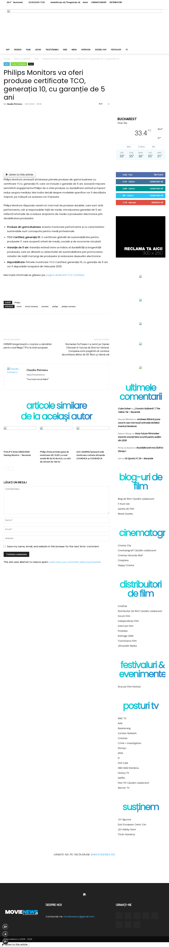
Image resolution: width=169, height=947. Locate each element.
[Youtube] (157, 7)
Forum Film (124, 616)
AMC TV (122, 718)
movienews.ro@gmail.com (79, 916)
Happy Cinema (126, 565)
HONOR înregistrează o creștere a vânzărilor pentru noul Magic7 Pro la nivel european (28, 346)
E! (119, 758)
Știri (6, 64)
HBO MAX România (128, 767)
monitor (45, 306)
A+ (5, 926)
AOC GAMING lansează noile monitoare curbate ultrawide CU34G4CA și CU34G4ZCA (90, 455)
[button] (161, 50)
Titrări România (126, 834)
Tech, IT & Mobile (22, 58)
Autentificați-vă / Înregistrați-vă (65, 2)
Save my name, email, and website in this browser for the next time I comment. (53, 546)
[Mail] (41, 385)
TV (127, 49)
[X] (146, 7)
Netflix (121, 777)
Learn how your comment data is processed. (75, 562)
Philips (17, 302)
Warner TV (123, 787)
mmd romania (31, 306)
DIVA (120, 753)
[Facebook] (124, 7)
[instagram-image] (10, 872)
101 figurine (124, 819)
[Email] (52, 113)
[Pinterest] (30, 113)
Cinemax (122, 738)
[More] (74, 113)
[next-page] (11, 468)
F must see (124, 503)
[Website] (152, 7)
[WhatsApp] (41, 113)
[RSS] (135, 7)
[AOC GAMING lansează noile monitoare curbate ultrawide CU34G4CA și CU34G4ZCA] (92, 437)
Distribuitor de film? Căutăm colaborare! (140, 611)
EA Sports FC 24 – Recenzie (139, 458)
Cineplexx (123, 560)
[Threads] (162, 7)
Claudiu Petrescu (14, 104)
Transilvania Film (127, 640)
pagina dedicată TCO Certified (65, 275)
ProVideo (123, 630)
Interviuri (85, 49)
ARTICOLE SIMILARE (56, 406)
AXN (120, 723)
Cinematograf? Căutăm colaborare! (137, 550)
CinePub (122, 606)
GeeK (65, 49)
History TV (123, 772)
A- (5, 941)
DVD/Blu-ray (100, 49)
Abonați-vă (157, 202)
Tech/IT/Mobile (52, 49)
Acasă (7, 58)
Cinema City (124, 545)
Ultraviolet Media (127, 645)
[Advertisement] (56, 290)
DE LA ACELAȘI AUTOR (56, 417)
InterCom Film (125, 625)
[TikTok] (141, 7)
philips (55, 306)
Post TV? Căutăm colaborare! (133, 782)
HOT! (8, 49)
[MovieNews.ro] (84, 27)
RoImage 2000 (125, 635)
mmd (19, 306)
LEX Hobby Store (127, 829)
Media (74, 49)
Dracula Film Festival (129, 686)
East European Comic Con (132, 824)
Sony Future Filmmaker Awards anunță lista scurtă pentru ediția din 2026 (139, 437)
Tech (36, 58)
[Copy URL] (63, 113)
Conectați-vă (156, 181)
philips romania (68, 306)
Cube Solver (124, 408)
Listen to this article (21, 174)
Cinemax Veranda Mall (130, 555)
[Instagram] (130, 7)
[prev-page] (6, 468)
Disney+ (122, 748)
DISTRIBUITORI (116, 2)
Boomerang (124, 728)
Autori (85, 2)
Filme (28, 49)
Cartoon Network (127, 733)
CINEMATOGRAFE (98, 2)
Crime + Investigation (129, 743)
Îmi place (158, 174)
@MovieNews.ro (103, 854)
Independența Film (128, 621)
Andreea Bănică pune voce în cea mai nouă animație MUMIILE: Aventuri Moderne (139, 423)
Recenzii (17, 49)
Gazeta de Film (126, 508)
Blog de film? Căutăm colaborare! (136, 498)
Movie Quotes (125, 513)
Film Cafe (123, 763)
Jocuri (38, 49)
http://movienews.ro (36, 374)
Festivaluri (116, 49)
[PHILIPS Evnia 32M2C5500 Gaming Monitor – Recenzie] (20, 437)
